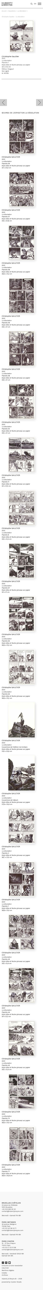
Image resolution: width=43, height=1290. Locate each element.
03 (8, 1181)
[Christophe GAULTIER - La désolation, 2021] (21, 136)
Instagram (6, 1263)
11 (17, 1181)
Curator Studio (16, 1282)
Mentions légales (8, 1270)
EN (35, 4)
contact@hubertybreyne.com (12, 1211)
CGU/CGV (5, 1268)
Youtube (9, 1263)
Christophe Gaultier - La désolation (13, 16)
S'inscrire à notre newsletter (12, 1265)
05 (13, 1181)
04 (10, 1181)
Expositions (12, 11)
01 (4, 1181)
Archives (5, 1275)
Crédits (4, 1273)
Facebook (3, 1263)
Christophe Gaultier (10, 56)
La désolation (22, 11)
